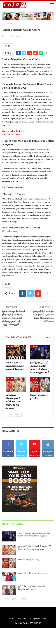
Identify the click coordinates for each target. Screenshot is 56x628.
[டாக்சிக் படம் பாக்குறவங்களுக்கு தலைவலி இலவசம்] (16, 352)
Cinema (10, 346)
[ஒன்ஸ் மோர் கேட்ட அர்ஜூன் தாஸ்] (9, 577)
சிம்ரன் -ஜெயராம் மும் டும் (29, 559)
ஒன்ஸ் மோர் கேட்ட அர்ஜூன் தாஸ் (32, 573)
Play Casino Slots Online (13, 187)
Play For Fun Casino (11, 134)
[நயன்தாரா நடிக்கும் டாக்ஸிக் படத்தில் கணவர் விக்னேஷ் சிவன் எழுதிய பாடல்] (40, 352)
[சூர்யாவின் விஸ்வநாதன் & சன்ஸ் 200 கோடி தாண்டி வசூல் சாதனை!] (16, 384)
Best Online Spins (10, 231)
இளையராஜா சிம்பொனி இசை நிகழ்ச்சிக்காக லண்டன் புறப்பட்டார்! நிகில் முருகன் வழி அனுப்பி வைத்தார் (14, 318)
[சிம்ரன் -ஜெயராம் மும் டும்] (40, 384)
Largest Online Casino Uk (13, 131)
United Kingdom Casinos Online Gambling (21, 227)
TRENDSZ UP (35, 623)
